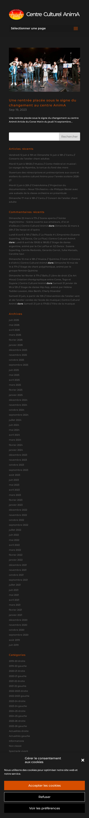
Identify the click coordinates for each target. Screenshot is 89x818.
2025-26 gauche (18, 726)
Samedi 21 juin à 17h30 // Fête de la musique (49, 303)
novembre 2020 (18, 624)
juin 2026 (14, 320)
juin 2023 (14, 479)
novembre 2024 (18, 404)
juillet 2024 (15, 420)
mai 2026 (14, 324)
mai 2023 (14, 484)
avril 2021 (14, 599)
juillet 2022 (15, 529)
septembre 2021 (18, 579)
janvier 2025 (16, 395)
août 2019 (14, 639)
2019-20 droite (17, 661)
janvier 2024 (16, 449)
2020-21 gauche (17, 676)
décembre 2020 (18, 619)
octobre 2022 (16, 519)
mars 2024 (15, 439)
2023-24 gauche (18, 706)
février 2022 (15, 554)
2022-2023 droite (18, 691)
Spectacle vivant (18, 751)
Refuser (44, 797)
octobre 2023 (16, 464)
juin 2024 (14, 424)
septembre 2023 (18, 469)
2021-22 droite (17, 681)
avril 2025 (14, 379)
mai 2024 (14, 429)
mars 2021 (14, 604)
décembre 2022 (18, 509)
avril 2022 (14, 544)
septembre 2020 (18, 634)
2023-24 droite (17, 701)
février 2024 (16, 444)
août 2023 (14, 474)
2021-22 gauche (17, 686)
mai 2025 (14, 374)
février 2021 (15, 609)
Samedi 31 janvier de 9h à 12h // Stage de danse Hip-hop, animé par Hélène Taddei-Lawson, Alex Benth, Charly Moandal (43, 287)
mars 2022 (15, 549)
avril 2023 (14, 489)
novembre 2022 (18, 515)
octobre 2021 (16, 574)
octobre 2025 (16, 359)
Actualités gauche (19, 736)
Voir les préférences (44, 808)
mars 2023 (15, 494)
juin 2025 (14, 370)
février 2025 (15, 389)
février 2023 (15, 499)
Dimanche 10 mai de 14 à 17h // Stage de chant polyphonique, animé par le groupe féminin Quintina (43, 266)
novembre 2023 (18, 459)
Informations (16, 741)
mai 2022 (14, 540)
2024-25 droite (17, 711)
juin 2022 (14, 534)
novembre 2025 (18, 354)
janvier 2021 (15, 615)
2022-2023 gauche (19, 695)
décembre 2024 (18, 399)
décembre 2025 (18, 349)
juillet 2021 (15, 584)
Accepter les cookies (44, 785)
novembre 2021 (17, 569)
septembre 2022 (18, 524)
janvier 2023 (16, 504)
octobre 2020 (16, 629)
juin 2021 (13, 590)
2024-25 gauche (18, 716)
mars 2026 (15, 334)
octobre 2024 (16, 409)
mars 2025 (15, 384)
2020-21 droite (17, 670)
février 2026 (16, 339)
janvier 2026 (16, 345)
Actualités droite (19, 731)
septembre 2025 (18, 364)
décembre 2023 (18, 454)
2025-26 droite (17, 720)
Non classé (15, 745)
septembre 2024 (18, 414)
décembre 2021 (18, 565)
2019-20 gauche (18, 666)
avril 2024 (14, 434)
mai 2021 (14, 594)
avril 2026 (14, 329)
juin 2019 (14, 644)
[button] (83, 760)
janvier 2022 (16, 559)
